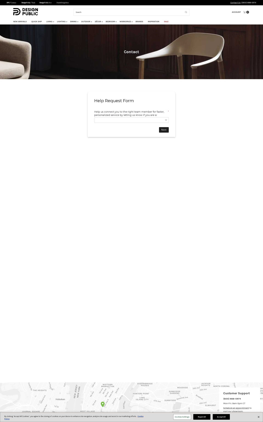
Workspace (125, 21)
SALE (166, 21)
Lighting (61, 21)
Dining (73, 21)
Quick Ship (36, 21)
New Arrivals (20, 21)
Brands (139, 21)
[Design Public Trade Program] (28, 2)
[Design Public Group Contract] (11, 2)
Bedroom (110, 21)
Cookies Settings (182, 417)
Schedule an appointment (236, 408)
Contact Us (235, 3)
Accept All (221, 417)
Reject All (202, 417)
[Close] (259, 417)
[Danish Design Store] (62, 2)
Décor (98, 21)
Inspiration (153, 21)
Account (236, 12)
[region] (131, 417)
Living (49, 21)
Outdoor (85, 21)
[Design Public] (45, 2)
